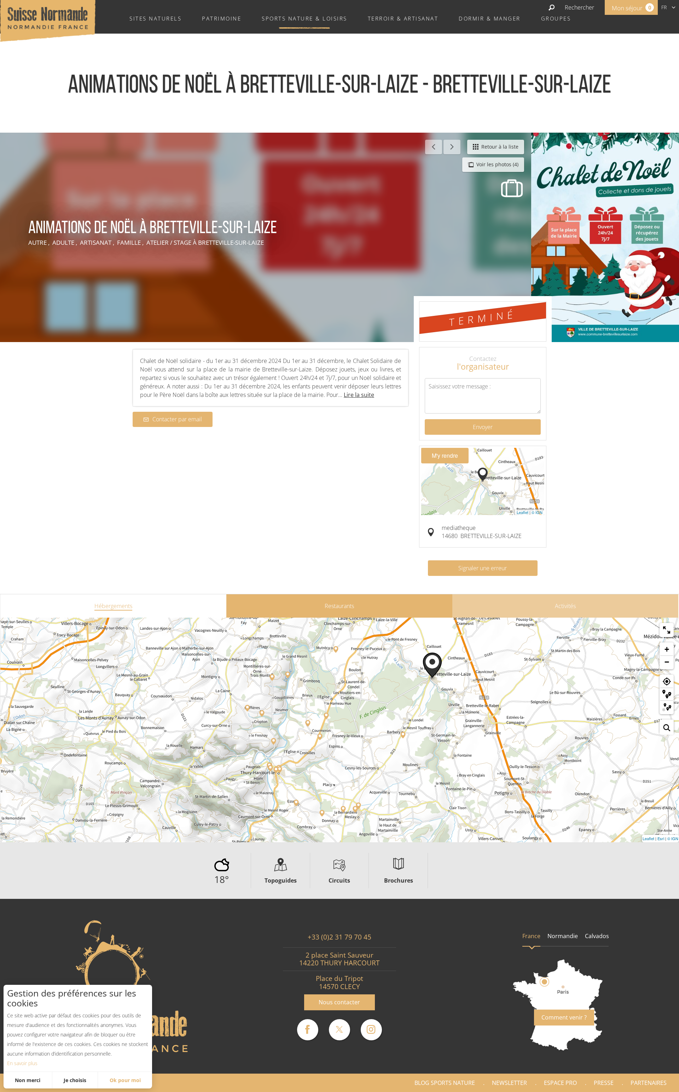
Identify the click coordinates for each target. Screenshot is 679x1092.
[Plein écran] (666, 630)
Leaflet (522, 512)
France (531, 936)
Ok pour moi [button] (125, 1080)
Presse (604, 1083)
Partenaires (649, 1083)
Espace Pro (560, 1083)
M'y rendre (445, 455)
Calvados (597, 936)
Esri (660, 838)
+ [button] (667, 649)
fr (664, 7)
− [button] (667, 662)
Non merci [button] (27, 1080)
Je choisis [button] (75, 1080)
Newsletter (509, 1083)
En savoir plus (22, 1063)
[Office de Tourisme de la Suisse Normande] (47, 20)
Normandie (562, 936)
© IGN (537, 512)
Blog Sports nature (444, 1083)
